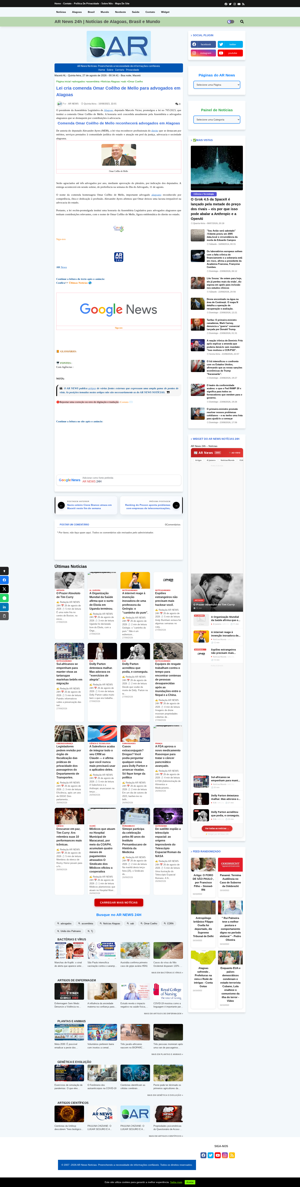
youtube (232, 53)
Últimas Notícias (78, 282)
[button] (242, 21)
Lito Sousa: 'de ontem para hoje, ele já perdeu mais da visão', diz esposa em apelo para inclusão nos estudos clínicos (224, 283)
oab (124, 81)
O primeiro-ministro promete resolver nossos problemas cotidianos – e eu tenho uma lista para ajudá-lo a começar (225, 414)
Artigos (198, 460)
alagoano (156, 194)
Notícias (61, 12)
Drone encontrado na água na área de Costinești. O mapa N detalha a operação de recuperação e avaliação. (223, 304)
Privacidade (132, 69)
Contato (67, 3)
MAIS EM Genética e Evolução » (165, 1095)
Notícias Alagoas (111, 81)
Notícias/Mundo (227, 460)
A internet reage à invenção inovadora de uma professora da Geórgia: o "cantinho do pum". (225, 633)
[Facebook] (4, 580)
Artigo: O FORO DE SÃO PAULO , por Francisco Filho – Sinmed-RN (203, 882)
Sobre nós (107, 3)
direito (154, 130)
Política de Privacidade (86, 3)
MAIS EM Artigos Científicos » (166, 1136)
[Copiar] (4, 616)
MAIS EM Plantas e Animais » (167, 1054)
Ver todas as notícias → (217, 828)
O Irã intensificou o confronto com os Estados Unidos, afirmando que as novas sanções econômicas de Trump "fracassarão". (224, 367)
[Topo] (4, 571)
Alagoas (77, 12)
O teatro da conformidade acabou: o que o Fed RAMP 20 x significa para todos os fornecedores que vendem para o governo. (224, 391)
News (64, 267)
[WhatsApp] (4, 598)
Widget (165, 12)
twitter (233, 44)
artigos (92, 388)
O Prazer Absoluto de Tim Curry (214, 604)
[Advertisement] (217, 519)
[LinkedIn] (4, 607)
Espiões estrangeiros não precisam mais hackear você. (223, 651)
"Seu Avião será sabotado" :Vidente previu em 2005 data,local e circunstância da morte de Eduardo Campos (222, 235)
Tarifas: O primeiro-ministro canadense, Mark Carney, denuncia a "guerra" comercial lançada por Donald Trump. (223, 325)
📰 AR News (207, 453)
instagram (205, 53)
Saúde (135, 12)
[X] (4, 589)
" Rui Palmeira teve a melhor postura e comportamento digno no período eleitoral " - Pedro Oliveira (230, 929)
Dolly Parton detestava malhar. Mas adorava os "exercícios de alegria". (225, 797)
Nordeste (120, 12)
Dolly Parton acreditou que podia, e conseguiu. (225, 813)
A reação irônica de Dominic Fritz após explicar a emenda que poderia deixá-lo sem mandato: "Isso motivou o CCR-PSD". (225, 345)
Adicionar (118, 480)
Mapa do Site (122, 3)
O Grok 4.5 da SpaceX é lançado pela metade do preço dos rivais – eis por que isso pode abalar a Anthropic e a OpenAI (216, 209)
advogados (79, 81)
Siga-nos (61, 239)
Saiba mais (176, 1182)
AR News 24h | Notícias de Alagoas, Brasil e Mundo (107, 21)
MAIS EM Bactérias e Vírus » (167, 973)
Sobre (110, 69)
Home (58, 3)
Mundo (105, 12)
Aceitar (190, 1182)
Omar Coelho (135, 81)
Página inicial (63, 81)
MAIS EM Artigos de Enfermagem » (163, 1014)
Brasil (91, 12)
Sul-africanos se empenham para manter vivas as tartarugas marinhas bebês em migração (225, 778)
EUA (241, 460)
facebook (206, 44)
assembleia (93, 81)
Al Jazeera (211, 460)
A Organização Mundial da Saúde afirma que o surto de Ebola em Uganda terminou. (225, 618)
